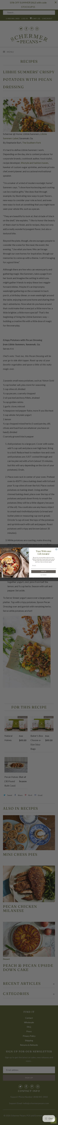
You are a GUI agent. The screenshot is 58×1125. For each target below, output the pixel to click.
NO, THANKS (44, 574)
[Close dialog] (56, 549)
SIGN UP (43, 571)
